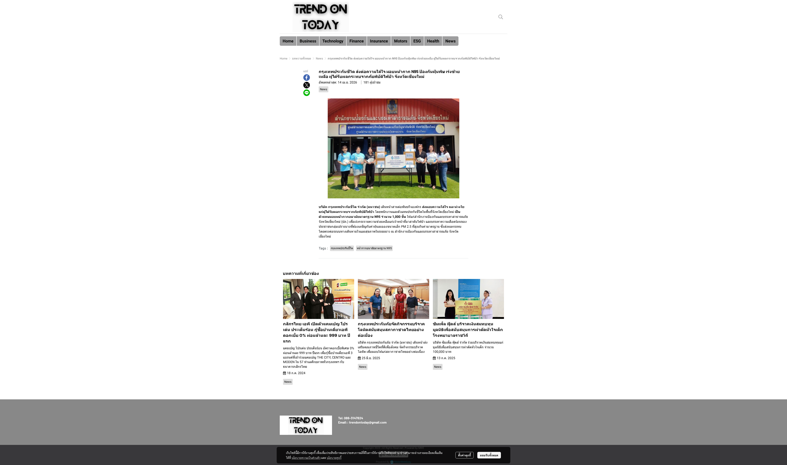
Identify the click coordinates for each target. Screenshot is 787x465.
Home (283, 58)
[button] (500, 16)
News (319, 58)
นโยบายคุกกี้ (334, 457)
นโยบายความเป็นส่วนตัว (306, 457)
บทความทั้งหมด (301, 58)
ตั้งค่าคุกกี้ (464, 455)
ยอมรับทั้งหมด (489, 455)
